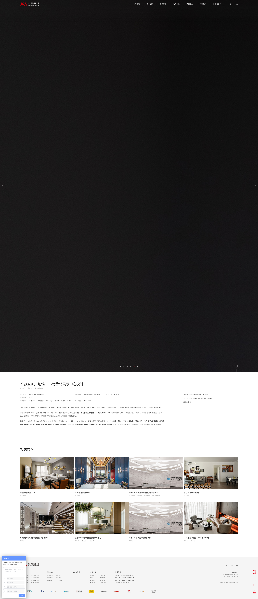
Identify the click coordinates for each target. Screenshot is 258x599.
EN (231, 4)
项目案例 (163, 4)
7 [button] (137, 593)
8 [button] (140, 593)
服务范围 (150, 4)
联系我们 (203, 4)
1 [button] (117, 593)
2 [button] (120, 593)
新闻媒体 (189, 4)
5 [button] (130, 593)
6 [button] (134, 593)
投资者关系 (217, 4)
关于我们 (136, 4)
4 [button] (127, 593)
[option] (129, 299)
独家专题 (176, 4)
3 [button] (123, 593)
